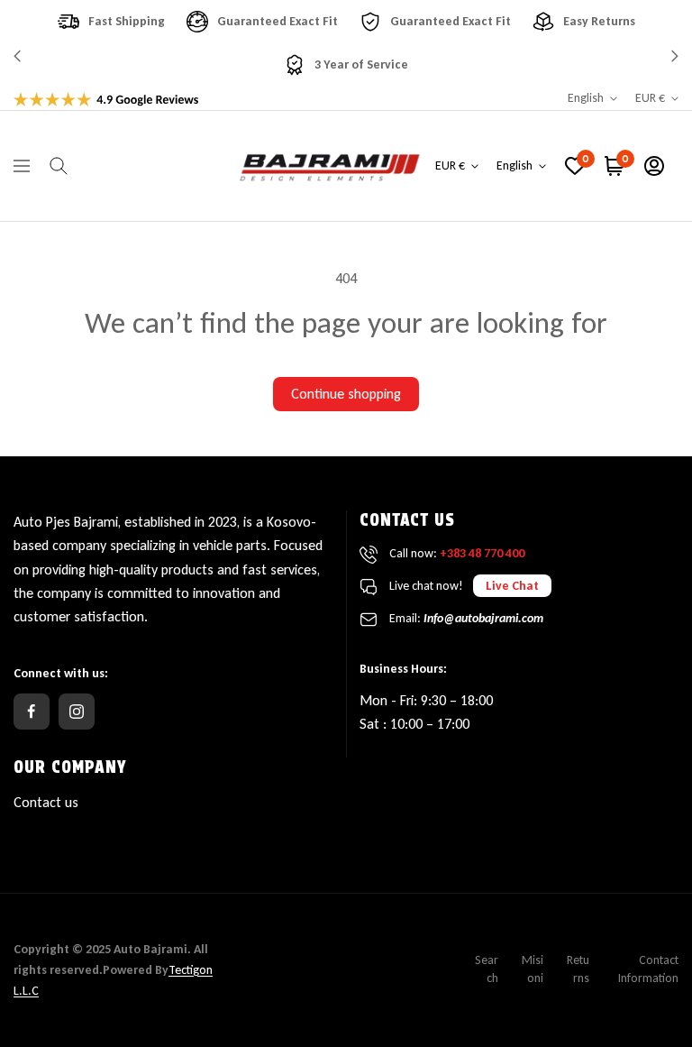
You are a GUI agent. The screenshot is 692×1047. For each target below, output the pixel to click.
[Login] (654, 166)
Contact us (46, 802)
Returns (578, 969)
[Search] (58, 166)
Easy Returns (599, 21)
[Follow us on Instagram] (77, 711)
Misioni (532, 969)
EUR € (650, 98)
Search (486, 969)
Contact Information (648, 969)
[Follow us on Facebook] (32, 711)
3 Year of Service (361, 64)
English (586, 98)
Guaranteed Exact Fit (277, 21)
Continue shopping (346, 393)
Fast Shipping (126, 21)
